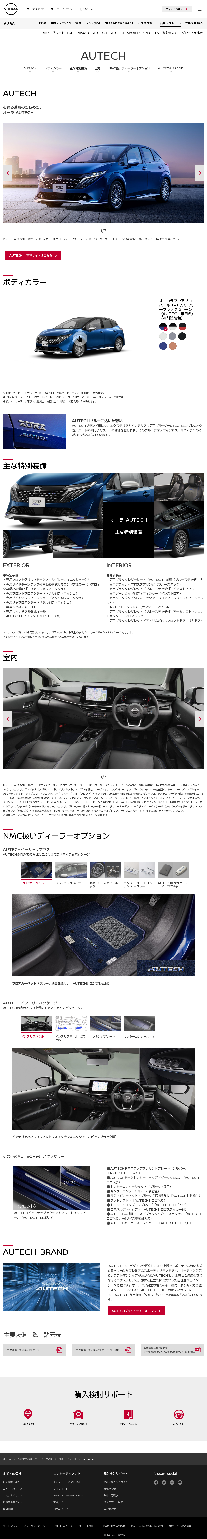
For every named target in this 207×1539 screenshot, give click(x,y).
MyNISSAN (174, 9)
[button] (80, 338)
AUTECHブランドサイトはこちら (134, 1310)
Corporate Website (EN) (147, 1526)
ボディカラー (53, 68)
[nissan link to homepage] (11, 9)
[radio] (163, 326)
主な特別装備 (78, 68)
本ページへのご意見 (180, 1526)
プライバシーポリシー (35, 1526)
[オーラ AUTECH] (12, 1193)
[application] (82, 337)
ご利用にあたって (63, 1526)
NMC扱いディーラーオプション (129, 68)
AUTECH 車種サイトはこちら (30, 255)
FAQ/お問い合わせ (114, 1526)
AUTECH (30, 68)
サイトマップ (10, 1526)
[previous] (27, 172)
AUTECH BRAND (170, 68)
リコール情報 (86, 1526)
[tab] (36, 873)
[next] (179, 172)
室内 (97, 68)
